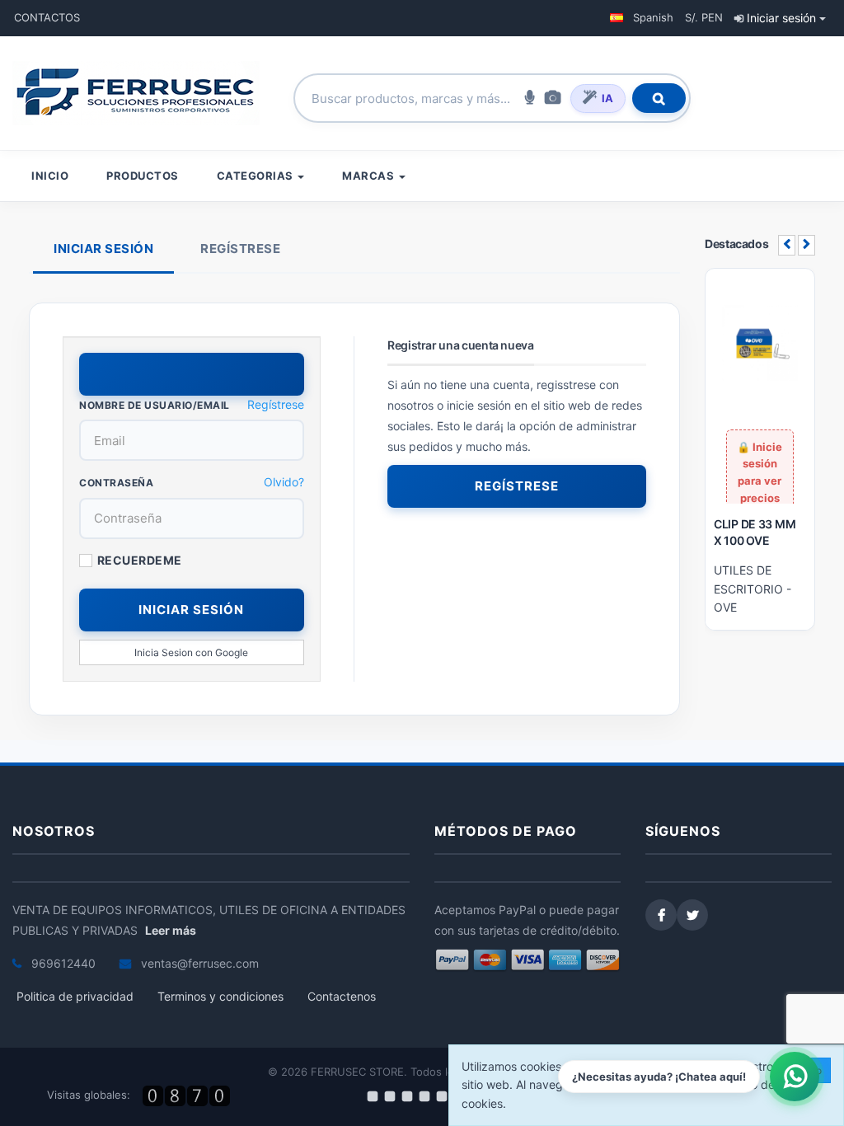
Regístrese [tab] (240, 248)
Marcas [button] (369, 175)
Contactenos (341, 996)
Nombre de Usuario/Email (154, 405)
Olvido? (284, 482)
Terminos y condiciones (220, 996)
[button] (641, 17)
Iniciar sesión (781, 18)
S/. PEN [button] (704, 17)
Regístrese (275, 404)
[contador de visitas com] (188, 1096)
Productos (142, 175)
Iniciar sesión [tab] (103, 248)
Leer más (170, 930)
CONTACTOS (47, 17)
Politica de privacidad (75, 996)
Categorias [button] (257, 175)
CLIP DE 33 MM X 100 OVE (754, 532)
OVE (725, 607)
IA (607, 98)
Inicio (49, 175)
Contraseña (116, 482)
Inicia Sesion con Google (191, 652)
